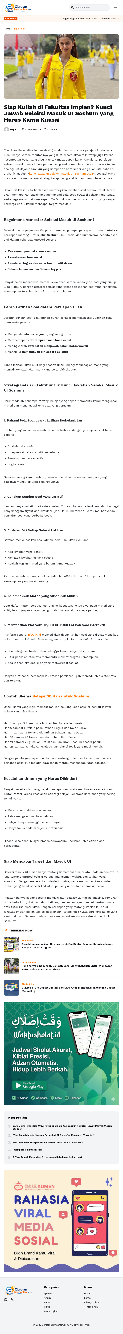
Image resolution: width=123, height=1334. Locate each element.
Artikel (47, 1298)
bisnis (47, 1306)
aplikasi (48, 1293)
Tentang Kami (91, 1306)
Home (7, 28)
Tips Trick (19, 28)
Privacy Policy (91, 1302)
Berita (47, 1302)
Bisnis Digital (51, 1311)
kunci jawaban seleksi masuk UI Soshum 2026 (61, 173)
